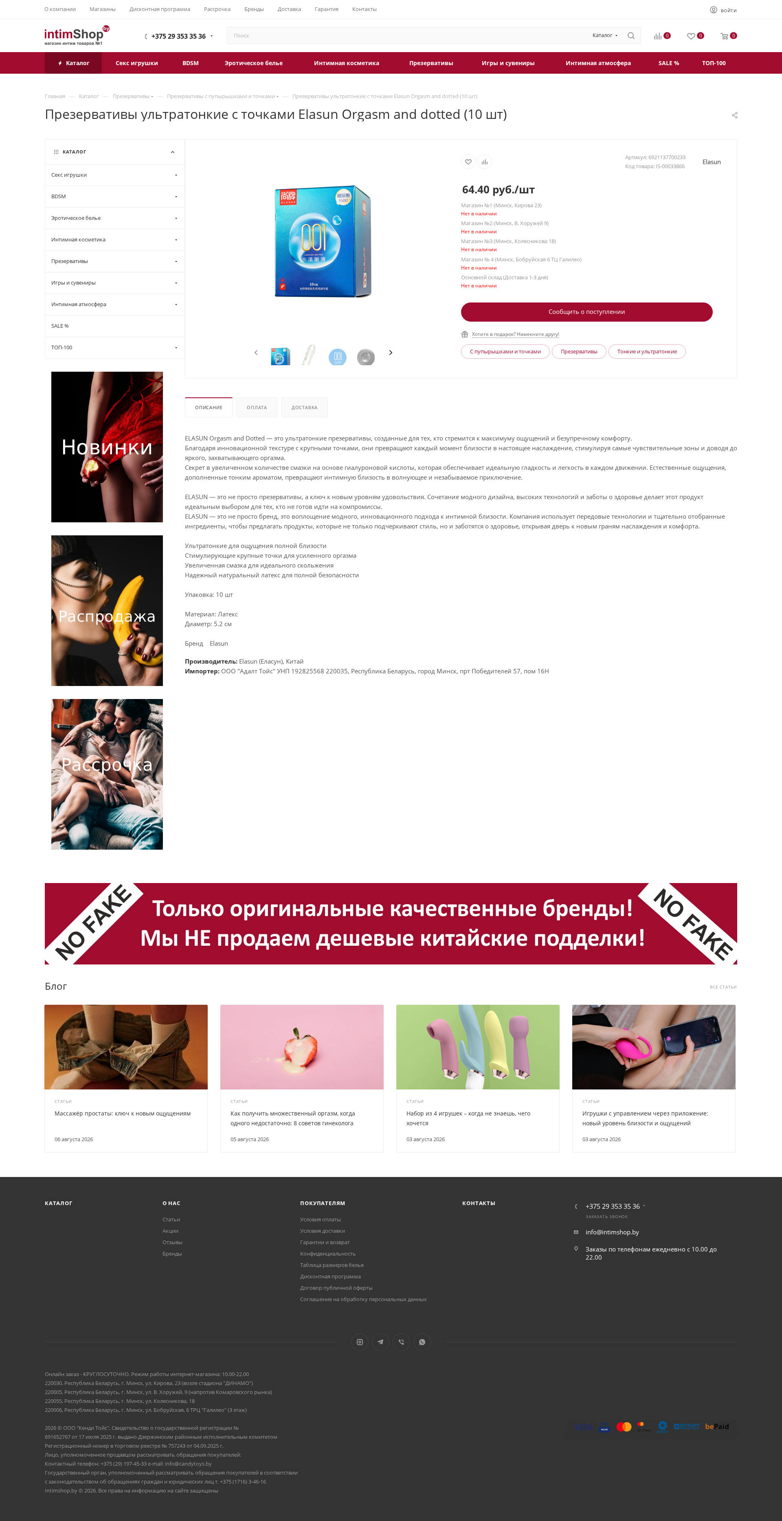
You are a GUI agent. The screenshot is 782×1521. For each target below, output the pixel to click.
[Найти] (631, 35)
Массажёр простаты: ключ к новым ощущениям (123, 1113)
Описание (208, 407)
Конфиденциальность (328, 1253)
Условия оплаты (320, 1219)
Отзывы (172, 1242)
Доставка (305, 407)
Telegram (380, 1342)
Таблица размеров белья (332, 1265)
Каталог (58, 1203)
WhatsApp (422, 1342)
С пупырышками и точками (505, 351)
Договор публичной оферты (336, 1287)
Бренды (172, 1253)
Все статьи (723, 987)
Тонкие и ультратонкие (647, 351)
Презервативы (579, 351)
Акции (170, 1230)
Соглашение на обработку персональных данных (363, 1299)
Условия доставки (322, 1230)
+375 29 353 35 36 (179, 36)
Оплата (257, 407)
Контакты (478, 1203)
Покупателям (322, 1203)
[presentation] (255, 353)
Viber (401, 1342)
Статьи (171, 1219)
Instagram (360, 1342)
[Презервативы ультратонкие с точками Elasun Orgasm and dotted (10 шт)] (323, 242)
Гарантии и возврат (325, 1242)
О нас (171, 1203)
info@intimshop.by (612, 1232)
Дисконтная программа (330, 1276)
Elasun (712, 162)
